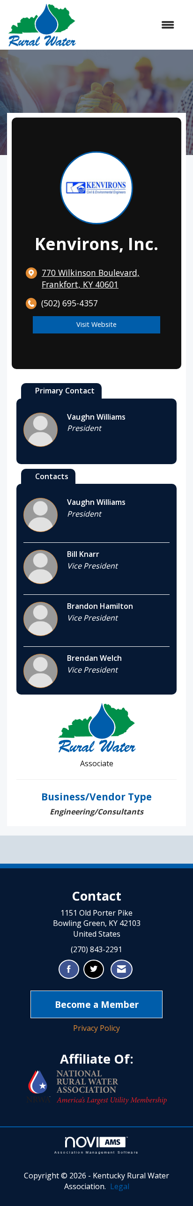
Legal (119, 1186)
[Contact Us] (122, 969)
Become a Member (97, 1004)
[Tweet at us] (93, 969)
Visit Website (96, 324)
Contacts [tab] (51, 476)
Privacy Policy (96, 1028)
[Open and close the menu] (130, 25)
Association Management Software (96, 1152)
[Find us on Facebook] (69, 969)
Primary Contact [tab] (65, 390)
